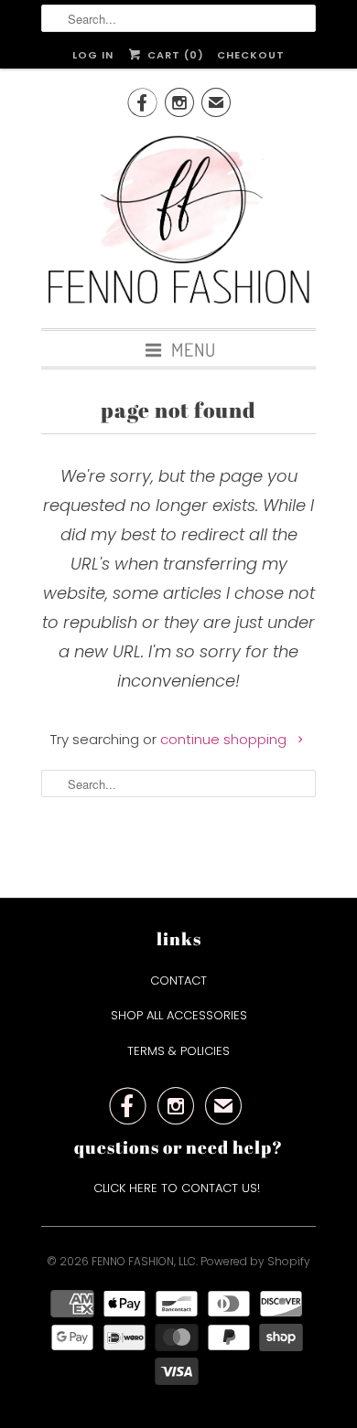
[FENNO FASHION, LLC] (178, 222)
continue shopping (225, 739)
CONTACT (178, 980)
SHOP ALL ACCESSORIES (179, 1015)
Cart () (173, 55)
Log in (93, 55)
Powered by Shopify (255, 1261)
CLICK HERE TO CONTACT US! (178, 1188)
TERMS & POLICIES (178, 1051)
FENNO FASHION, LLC (144, 1261)
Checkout (251, 55)
